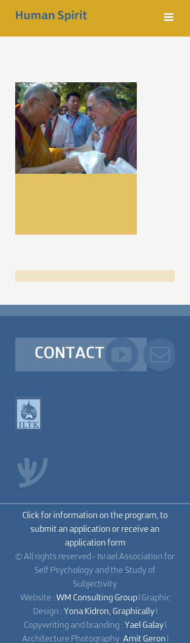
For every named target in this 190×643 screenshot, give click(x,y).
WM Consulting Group (96, 598)
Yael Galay (144, 625)
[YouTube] (121, 354)
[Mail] (160, 354)
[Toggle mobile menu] (169, 17)
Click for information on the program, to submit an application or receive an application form (95, 529)
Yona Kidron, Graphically (109, 612)
